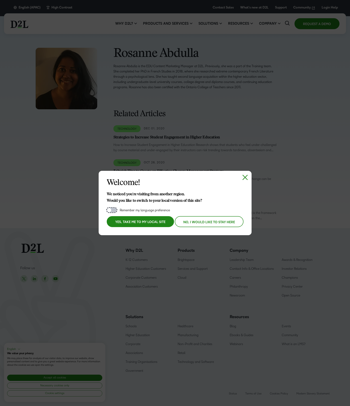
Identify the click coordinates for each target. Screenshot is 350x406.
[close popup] (245, 177)
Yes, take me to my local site (140, 222)
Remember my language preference (145, 210)
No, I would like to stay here (209, 222)
